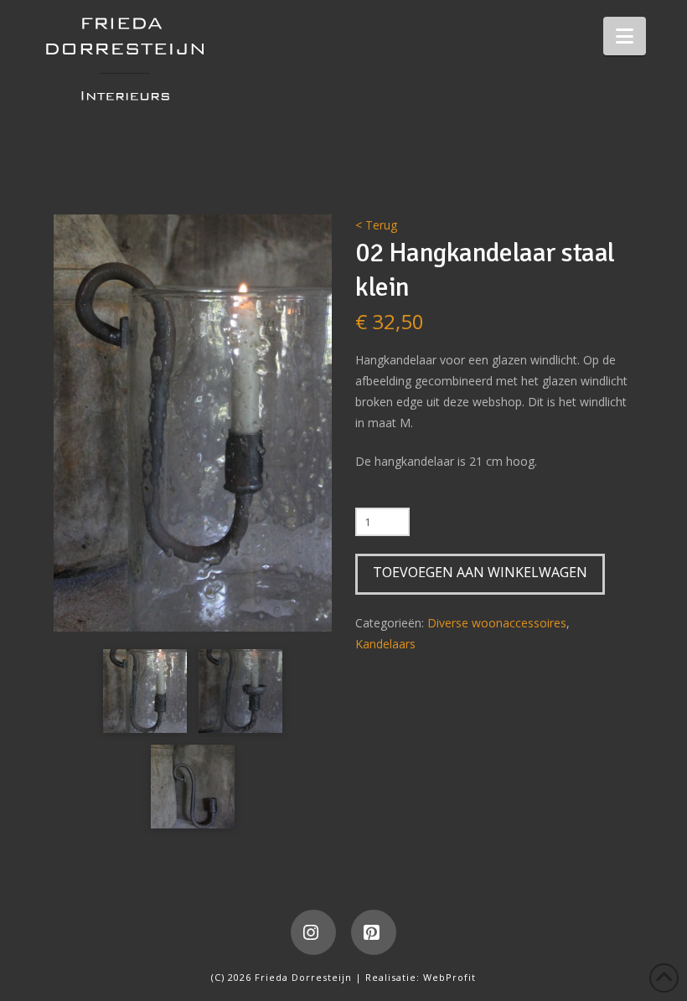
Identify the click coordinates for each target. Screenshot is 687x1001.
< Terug (376, 225)
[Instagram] (313, 932)
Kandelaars (385, 644)
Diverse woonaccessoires (496, 623)
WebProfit (449, 977)
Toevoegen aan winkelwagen (480, 572)
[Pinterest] (373, 932)
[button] (624, 36)
